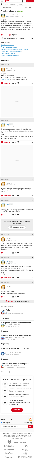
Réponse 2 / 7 (5, 120)
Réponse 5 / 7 (5, 234)
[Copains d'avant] (9, 453)
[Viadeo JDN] (25, 453)
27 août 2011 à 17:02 (11, 185)
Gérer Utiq (5, 436)
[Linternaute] (9, 450)
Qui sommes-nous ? (6, 433)
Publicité (25, 433)
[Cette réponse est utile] (13, 83)
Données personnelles (15, 435)
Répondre (10, 301)
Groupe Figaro (27, 436)
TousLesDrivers (5, 79)
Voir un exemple (28, 423)
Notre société (19, 433)
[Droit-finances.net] (25, 450)
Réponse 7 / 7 (5, 282)
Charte (10, 436)
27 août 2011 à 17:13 (11, 263)
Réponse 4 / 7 (5, 200)
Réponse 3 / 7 (5, 179)
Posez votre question (9, 38)
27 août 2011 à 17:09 (11, 240)
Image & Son (13, 4)
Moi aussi (17, 35)
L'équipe (14, 433)
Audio (20, 4)
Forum (6, 4)
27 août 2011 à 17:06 (11, 206)
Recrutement (6, 435)
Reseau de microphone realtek (10, 56)
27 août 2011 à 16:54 (11, 70)
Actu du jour (6, 423)
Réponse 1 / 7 (5, 65)
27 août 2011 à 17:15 (19, 16)
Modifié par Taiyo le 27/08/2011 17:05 (15, 126)
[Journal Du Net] (25, 446)
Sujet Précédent (7, 7)
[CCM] (7, 1)
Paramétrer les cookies (26, 435)
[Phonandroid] (25, 457)
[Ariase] (9, 457)
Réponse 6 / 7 (5, 257)
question (31, 1)
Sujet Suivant (28, 7)
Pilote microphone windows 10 (10, 47)
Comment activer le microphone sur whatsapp (14, 49)
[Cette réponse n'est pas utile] (18, 83)
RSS (14, 436)
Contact (30, 433)
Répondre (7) (7, 35)
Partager (21, 38)
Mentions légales (19, 436)
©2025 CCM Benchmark (17, 438)
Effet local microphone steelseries (11, 51)
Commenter (7, 83)
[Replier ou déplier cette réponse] (32, 64)
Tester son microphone (8, 53)
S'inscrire (17, 409)
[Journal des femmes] (9, 446)
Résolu (21, 11)
